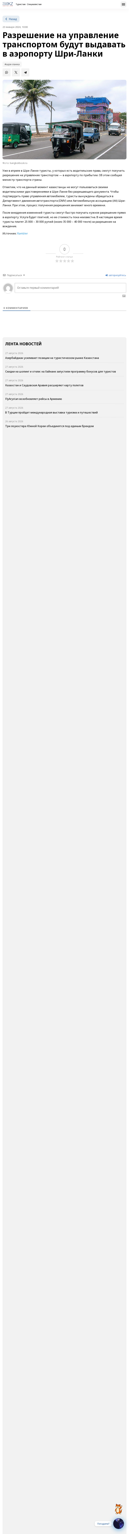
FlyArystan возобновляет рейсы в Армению (33, 399)
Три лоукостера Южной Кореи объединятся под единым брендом (49, 426)
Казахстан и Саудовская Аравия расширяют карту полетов (44, 385)
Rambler (22, 233)
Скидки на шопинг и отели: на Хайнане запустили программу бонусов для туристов (60, 371)
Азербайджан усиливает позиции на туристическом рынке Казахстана (52, 358)
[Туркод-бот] (119, 1507)
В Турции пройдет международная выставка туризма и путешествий (51, 412)
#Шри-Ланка (12, 64)
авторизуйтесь (117, 275)
